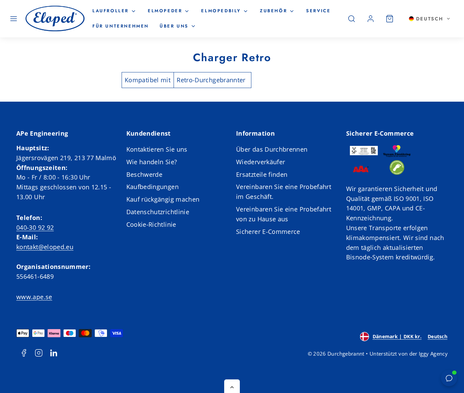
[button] (13, 19)
